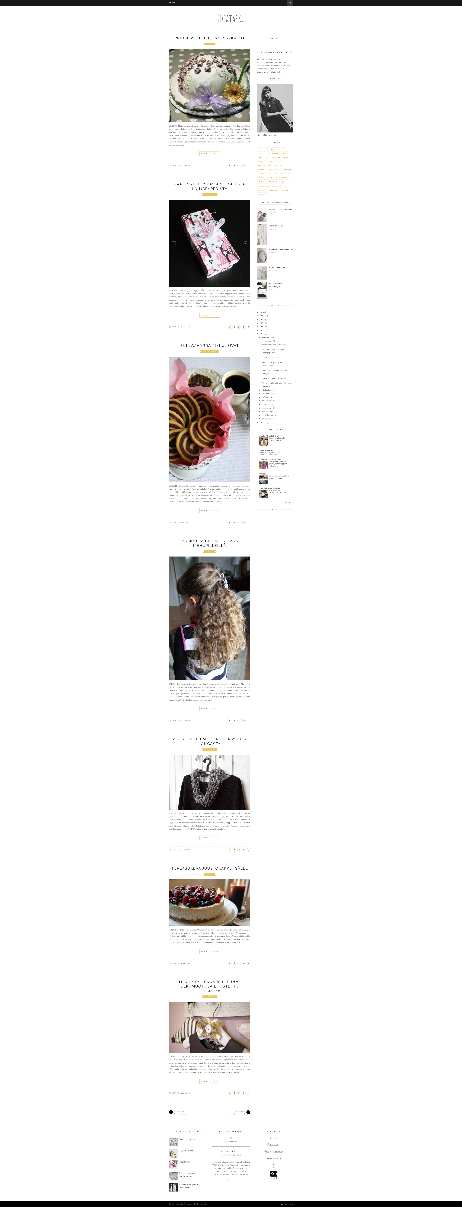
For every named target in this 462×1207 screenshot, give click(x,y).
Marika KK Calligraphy (269, 436)
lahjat (260, 157)
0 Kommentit (185, 165)
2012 (262, 422)
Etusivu (172, 3)
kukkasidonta (263, 186)
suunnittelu (271, 161)
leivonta (276, 157)
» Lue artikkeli (231, 1142)
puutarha (285, 178)
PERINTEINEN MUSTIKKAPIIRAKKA (277, 491)
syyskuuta (266, 393)
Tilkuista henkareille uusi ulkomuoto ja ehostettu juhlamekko (209, 986)
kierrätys (210, 997)
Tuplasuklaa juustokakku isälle (209, 868)
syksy (284, 186)
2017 (262, 323)
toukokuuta (267, 408)
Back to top (286, 1204)
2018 (262, 319)
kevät (271, 174)
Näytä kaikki (289, 503)
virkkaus (261, 190)
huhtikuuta (266, 411)
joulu (268, 157)
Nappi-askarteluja (186, 1150)
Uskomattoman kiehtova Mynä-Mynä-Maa (279, 477)
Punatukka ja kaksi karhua (270, 459)
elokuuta (266, 397)
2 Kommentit (185, 522)
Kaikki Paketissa (266, 450)
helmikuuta (267, 419)
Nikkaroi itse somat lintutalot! (280, 209)
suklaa (285, 157)
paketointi (275, 186)
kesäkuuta (266, 404)
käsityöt (282, 149)
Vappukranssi (184, 1162)
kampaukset (274, 178)
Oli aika (262, 474)
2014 (262, 334)
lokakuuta (266, 390)
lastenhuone (272, 182)
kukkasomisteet (274, 170)
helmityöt (210, 749)
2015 (262, 330)
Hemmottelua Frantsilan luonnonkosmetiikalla (269, 453)
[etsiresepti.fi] (273, 1145)
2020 (262, 312)
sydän (260, 165)
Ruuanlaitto (272, 190)
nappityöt (262, 170)
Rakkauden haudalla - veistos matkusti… (277, 439)
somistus (261, 153)
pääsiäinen (284, 190)
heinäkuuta (267, 401)
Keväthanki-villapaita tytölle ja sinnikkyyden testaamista (278, 463)
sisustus (261, 161)
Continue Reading (209, 153)
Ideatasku (231, 18)
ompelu (284, 153)
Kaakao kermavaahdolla (269, 488)
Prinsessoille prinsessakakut (209, 38)
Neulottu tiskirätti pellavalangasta (275, 285)
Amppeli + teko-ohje (187, 1139)
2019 (262, 316)
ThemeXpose (188, 1204)
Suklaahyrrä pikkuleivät (209, 345)
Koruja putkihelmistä (277, 267)
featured (272, 149)
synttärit (279, 174)
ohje (281, 182)
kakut (210, 874)
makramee (261, 194)
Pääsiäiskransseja (276, 226)
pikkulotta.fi (231, 1180)
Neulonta (287, 170)
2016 (262, 326)
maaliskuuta (267, 415)
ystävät (269, 165)
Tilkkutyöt (262, 178)
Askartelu (210, 194)
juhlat (209, 44)
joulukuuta (266, 337)
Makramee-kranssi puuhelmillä (281, 249)
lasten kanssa (210, 351)
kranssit (261, 182)
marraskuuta (267, 341)
